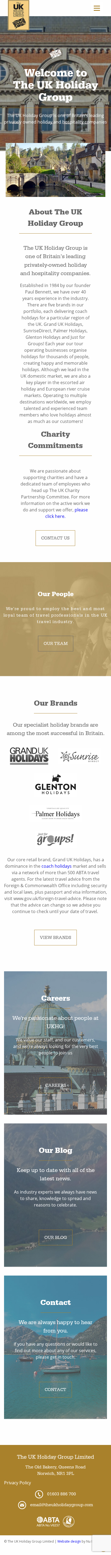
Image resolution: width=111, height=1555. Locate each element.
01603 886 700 (61, 1494)
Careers (55, 1085)
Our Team (56, 643)
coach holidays (56, 866)
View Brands (55, 937)
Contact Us (55, 538)
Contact (55, 1389)
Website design (69, 1541)
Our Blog (55, 1237)
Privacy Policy (17, 1483)
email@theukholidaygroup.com (61, 1505)
